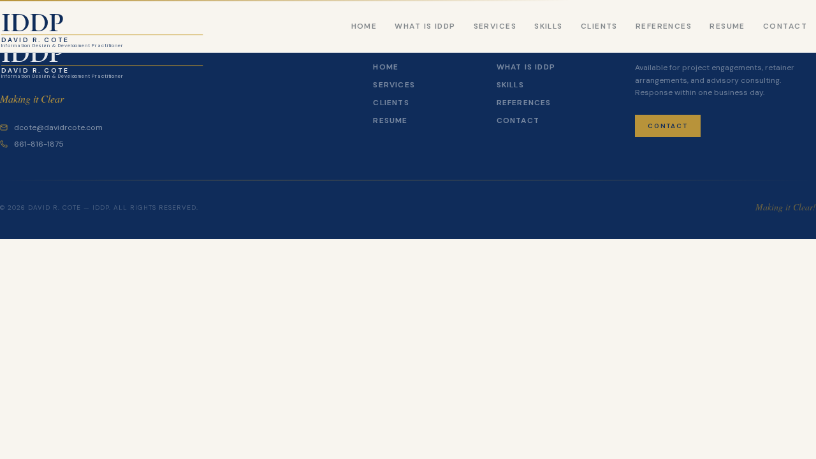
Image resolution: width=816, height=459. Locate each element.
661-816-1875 (39, 144)
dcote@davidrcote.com (58, 127)
